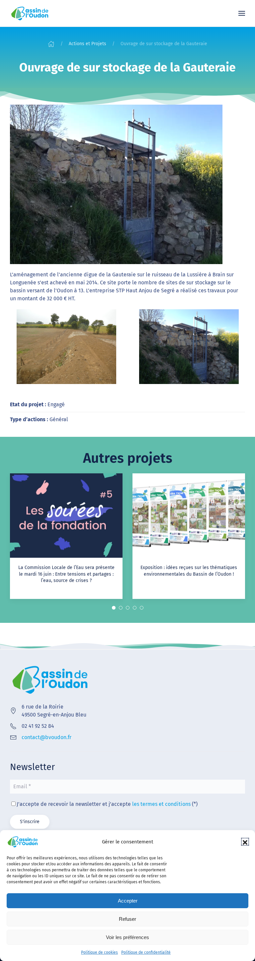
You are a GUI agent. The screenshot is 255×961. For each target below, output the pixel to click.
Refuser (127, 919)
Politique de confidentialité (146, 952)
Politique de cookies (99, 952)
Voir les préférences (127, 937)
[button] (245, 841)
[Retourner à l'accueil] (30, 13)
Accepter (127, 901)
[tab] (114, 608)
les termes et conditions (161, 804)
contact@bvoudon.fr (46, 737)
